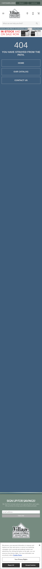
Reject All (11, 565)
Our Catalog (21, 72)
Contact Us (21, 80)
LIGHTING (34, 3)
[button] (3, 13)
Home (21, 63)
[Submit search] (37, 23)
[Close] (39, 545)
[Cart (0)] (38, 13)
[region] (21, 555)
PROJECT (21, 3)
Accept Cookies (30, 565)
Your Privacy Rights (21, 559)
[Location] (27, 13)
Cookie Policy (17, 555)
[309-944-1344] (33, 13)
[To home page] (15, 13)
